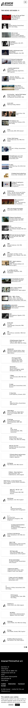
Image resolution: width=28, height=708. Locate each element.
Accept (17, 704)
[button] (24, 647)
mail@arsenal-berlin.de (8, 672)
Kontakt (3, 686)
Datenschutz (12, 684)
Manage (11, 704)
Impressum (21, 684)
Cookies (3, 684)
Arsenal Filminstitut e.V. (12, 661)
